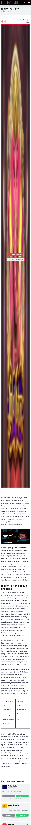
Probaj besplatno (17, 259)
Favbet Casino (13, 786)
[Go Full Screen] (5, 21)
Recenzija (8, 796)
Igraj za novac (16, 254)
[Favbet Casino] (4, 788)
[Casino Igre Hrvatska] (10, 2)
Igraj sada (22, 796)
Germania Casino (14, 805)
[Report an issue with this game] (2, 21)
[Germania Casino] (4, 808)
